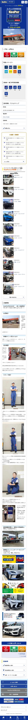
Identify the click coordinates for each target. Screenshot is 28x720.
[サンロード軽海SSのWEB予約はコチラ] (21, 54)
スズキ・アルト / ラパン (19, 274)
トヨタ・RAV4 (17, 201)
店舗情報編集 (22, 653)
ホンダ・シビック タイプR (19, 214)
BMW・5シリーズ (18, 177)
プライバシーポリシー (6, 707)
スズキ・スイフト (18, 225)
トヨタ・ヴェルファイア (19, 250)
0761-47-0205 (15, 27)
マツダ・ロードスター (19, 189)
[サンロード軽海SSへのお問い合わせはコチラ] (14, 54)
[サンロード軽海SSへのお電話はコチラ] (7, 54)
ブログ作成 (23, 656)
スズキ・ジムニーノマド (19, 287)
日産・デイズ (17, 262)
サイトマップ (4, 710)
